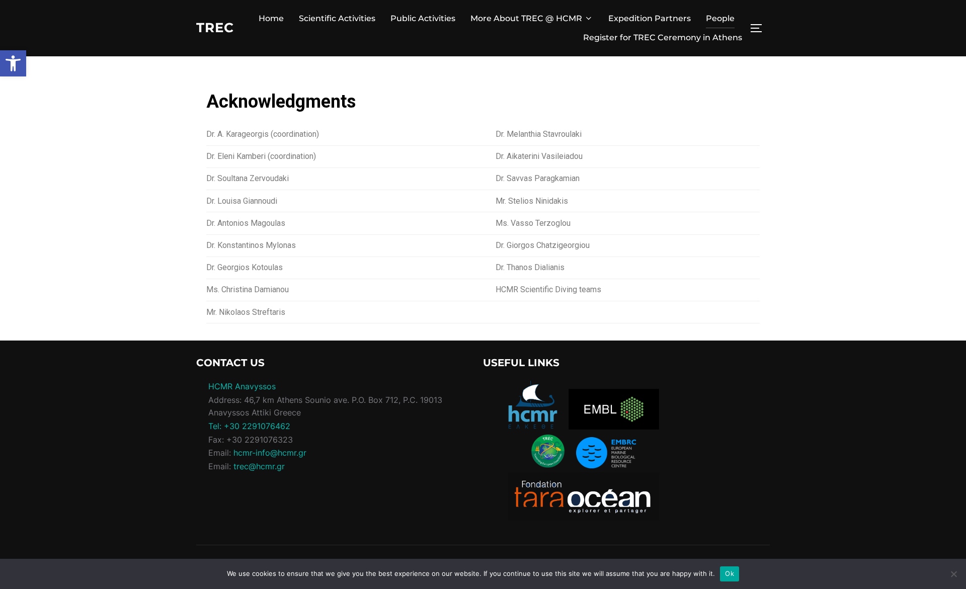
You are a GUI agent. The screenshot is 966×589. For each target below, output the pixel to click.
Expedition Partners (649, 18)
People (720, 18)
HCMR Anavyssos (242, 386)
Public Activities (422, 18)
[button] (13, 63)
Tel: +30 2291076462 (249, 426)
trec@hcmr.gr (259, 466)
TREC (215, 28)
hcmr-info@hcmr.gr (269, 453)
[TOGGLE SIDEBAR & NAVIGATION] (760, 28)
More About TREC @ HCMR (526, 18)
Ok (729, 573)
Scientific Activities (337, 18)
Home (271, 18)
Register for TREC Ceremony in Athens (662, 37)
